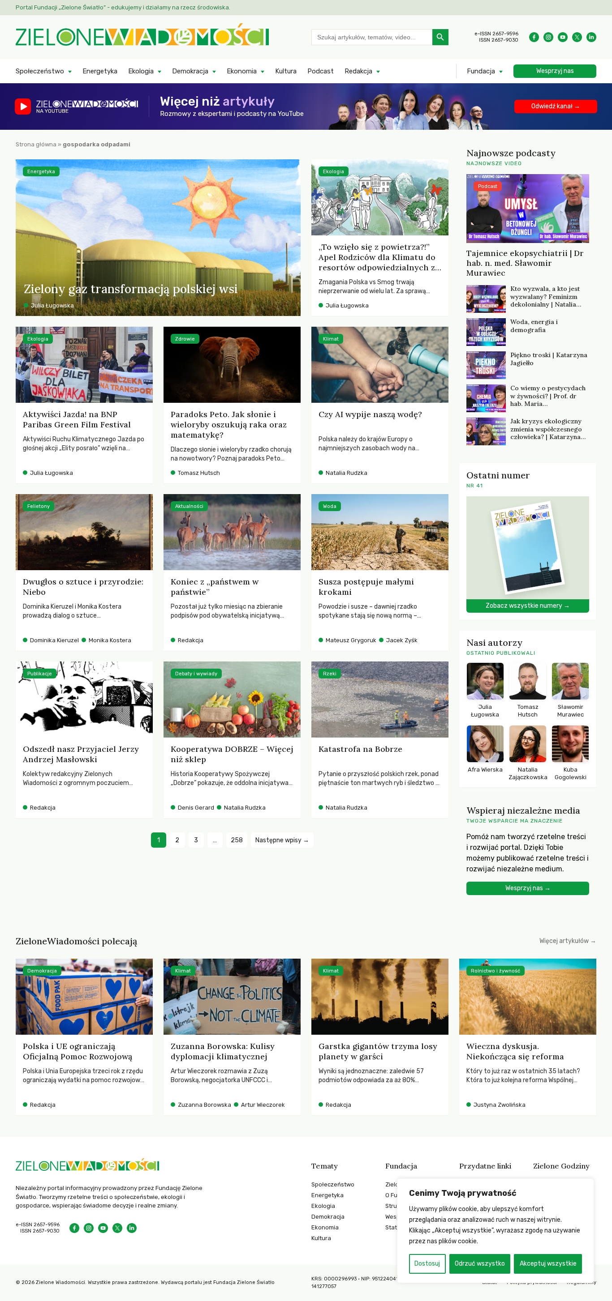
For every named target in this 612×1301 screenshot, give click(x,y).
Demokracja (190, 71)
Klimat (331, 339)
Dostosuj (427, 1263)
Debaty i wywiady (196, 674)
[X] (577, 37)
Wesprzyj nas (555, 71)
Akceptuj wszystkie (548, 1263)
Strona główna (36, 144)
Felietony (38, 506)
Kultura (286, 71)
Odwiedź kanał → (555, 106)
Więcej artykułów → (567, 941)
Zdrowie (185, 339)
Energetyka (99, 71)
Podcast (320, 71)
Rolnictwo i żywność (495, 971)
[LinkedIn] (591, 37)
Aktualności (189, 506)
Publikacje (39, 674)
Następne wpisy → (282, 840)
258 (237, 840)
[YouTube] (563, 37)
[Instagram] (548, 37)
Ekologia (141, 71)
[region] (495, 1230)
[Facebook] (534, 37)
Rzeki (329, 674)
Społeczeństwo (40, 71)
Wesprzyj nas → (528, 888)
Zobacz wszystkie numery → (528, 606)
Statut (394, 1227)
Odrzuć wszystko (480, 1263)
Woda (329, 506)
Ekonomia (242, 71)
